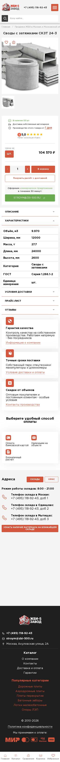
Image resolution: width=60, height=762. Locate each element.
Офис (51, 479)
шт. (9, 154)
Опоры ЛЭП (30, 710)
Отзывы (10, 310)
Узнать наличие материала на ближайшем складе (30, 528)
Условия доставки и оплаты (25, 372)
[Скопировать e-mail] (44, 198)
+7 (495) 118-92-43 (35, 7)
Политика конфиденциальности (30, 727)
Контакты (30, 663)
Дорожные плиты (30, 686)
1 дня (48, 128)
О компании (30, 659)
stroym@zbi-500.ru (19, 638)
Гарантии (30, 673)
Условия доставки (18, 292)
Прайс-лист (13, 301)
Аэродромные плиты (30, 691)
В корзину (43, 169)
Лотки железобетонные (30, 705)
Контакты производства (23, 405)
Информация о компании (23, 343)
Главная (6, 27)
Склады (35, 479)
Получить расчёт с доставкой (30, 178)
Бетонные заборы (30, 700)
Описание (12, 212)
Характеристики (16, 221)
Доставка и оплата (30, 668)
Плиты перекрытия (30, 696)
